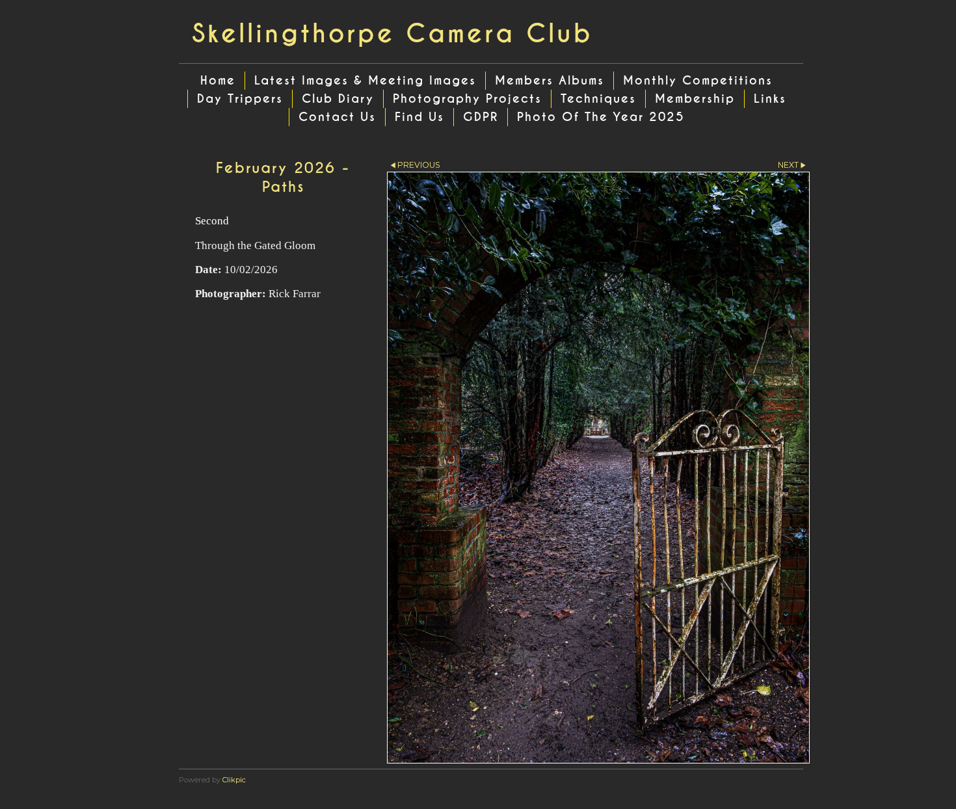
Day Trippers (240, 99)
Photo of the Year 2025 (601, 117)
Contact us (337, 117)
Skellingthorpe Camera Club (392, 34)
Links (770, 99)
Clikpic (234, 779)
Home (217, 80)
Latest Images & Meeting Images (365, 80)
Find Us (419, 117)
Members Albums (549, 80)
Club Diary (338, 99)
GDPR (480, 117)
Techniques (598, 99)
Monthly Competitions (698, 80)
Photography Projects (467, 99)
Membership (695, 99)
